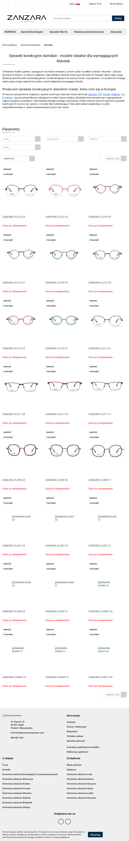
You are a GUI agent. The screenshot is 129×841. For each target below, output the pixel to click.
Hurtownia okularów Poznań (16, 788)
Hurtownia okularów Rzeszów (81, 798)
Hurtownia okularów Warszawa (17, 779)
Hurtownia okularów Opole (80, 788)
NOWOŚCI (10, 31)
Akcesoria (116, 31)
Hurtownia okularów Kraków (16, 783)
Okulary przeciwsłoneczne (89, 31)
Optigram (71, 769)
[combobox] (21, 139)
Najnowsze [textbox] (9, 158)
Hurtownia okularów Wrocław (16, 793)
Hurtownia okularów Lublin (80, 793)
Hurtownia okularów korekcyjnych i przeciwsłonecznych (30, 774)
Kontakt (6, 769)
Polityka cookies (75, 736)
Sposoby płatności (76, 741)
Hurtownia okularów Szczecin (81, 783)
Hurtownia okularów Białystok (17, 802)
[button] (73, 716)
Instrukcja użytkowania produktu (83, 747)
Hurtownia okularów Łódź (79, 774)
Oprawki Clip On (59, 31)
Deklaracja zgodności (77, 752)
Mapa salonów (74, 765)
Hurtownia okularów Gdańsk (16, 798)
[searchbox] (19, 139)
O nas (5, 765)
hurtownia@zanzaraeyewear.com (27, 732)
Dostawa (71, 722)
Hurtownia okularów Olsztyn (16, 807)
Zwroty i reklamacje (76, 726)
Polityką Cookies (46, 832)
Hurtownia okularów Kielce (80, 779)
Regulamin (72, 731)
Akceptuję (95, 834)
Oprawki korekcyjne (32, 31)
